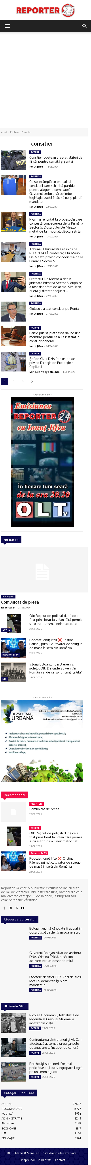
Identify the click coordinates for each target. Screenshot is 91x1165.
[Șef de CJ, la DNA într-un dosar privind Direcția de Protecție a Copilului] (13, 361)
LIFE (4, 678)
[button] (7, 26)
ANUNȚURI (8, 596)
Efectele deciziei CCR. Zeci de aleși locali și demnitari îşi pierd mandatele (55, 981)
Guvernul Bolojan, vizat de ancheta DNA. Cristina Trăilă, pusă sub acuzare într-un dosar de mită (55, 957)
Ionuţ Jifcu (36, 166)
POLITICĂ (36, 176)
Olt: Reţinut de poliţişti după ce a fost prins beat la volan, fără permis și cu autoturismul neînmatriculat (55, 620)
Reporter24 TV (10, 654)
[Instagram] (10, 908)
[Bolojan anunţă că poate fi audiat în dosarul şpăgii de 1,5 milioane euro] (13, 936)
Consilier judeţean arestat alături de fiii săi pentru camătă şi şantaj (56, 159)
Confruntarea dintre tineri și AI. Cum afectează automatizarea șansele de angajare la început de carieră (55, 1043)
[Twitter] (16, 908)
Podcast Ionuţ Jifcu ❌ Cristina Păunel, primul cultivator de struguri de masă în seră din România (55, 644)
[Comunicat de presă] (13, 812)
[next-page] (32, 381)
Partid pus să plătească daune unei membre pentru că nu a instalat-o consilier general (55, 337)
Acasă (4, 132)
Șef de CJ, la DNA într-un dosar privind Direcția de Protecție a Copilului (52, 363)
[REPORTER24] (45, 10)
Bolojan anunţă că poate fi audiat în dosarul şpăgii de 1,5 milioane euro (55, 930)
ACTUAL (6, 630)
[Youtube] (23, 908)
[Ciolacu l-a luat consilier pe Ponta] (13, 311)
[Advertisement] (45, 80)
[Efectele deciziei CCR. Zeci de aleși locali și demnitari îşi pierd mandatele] (13, 985)
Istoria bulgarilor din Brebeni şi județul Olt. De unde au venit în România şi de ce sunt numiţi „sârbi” (55, 668)
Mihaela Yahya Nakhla (44, 371)
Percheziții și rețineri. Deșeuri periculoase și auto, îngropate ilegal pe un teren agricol (55, 1068)
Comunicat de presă (20, 602)
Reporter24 (8, 607)
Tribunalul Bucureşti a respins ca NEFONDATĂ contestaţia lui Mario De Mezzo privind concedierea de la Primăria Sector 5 (56, 255)
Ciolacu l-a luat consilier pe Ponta (54, 308)
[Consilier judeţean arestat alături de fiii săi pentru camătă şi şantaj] (13, 160)
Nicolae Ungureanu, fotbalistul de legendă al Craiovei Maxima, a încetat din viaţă (54, 1019)
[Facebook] (4, 908)
